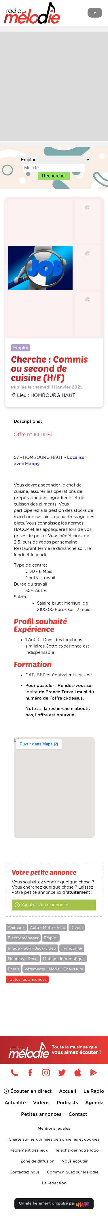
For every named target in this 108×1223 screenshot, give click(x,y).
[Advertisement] (54, 86)
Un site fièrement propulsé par (47, 1203)
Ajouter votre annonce (45, 905)
